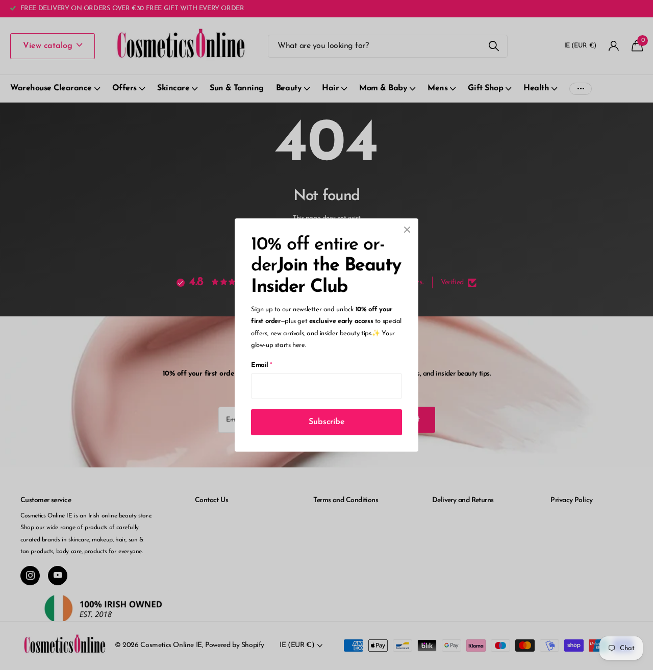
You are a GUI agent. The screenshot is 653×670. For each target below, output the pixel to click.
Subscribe (327, 422)
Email (261, 365)
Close (407, 229)
